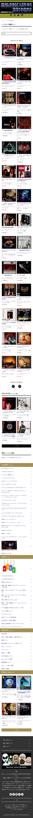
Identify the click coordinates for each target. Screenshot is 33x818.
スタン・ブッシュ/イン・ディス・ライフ (8, 347)
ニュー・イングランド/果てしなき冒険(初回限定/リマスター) (24, 692)
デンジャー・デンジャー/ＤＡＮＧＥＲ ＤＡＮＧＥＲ (23, 106)
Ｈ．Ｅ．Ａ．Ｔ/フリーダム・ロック (23, 298)
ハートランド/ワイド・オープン (8, 180)
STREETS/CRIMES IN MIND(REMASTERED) (9, 82)
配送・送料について (17, 806)
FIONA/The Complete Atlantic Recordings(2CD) (24, 180)
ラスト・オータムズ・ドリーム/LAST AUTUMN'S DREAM (24, 131)
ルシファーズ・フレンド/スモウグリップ (8, 251)
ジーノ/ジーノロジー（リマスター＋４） (8, 717)
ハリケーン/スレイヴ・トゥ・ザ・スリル (23, 717)
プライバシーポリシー (21, 807)
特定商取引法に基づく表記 (11, 807)
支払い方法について (9, 806)
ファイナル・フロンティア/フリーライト (23, 82)
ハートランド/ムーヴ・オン (24, 322)
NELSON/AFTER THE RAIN (8, 227)
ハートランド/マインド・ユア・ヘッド (8, 106)
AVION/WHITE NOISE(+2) (24, 250)
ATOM (21, 809)
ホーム (3, 20)
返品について (24, 806)
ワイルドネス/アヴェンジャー (8, 58)
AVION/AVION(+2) (8, 275)
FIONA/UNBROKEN (8, 130)
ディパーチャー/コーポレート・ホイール (23, 370)
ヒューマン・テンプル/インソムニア (8, 370)
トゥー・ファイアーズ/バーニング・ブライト (23, 156)
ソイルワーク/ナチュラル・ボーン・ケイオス (23, 412)
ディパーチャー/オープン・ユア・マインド (23, 347)
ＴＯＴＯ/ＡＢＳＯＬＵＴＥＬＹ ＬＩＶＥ (23, 204)
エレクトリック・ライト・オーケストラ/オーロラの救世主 (9, 435)
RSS (18, 809)
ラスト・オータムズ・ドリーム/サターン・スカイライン (9, 204)
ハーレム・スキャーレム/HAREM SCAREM (9, 323)
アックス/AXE (22, 275)
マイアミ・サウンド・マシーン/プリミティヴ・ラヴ (9, 412)
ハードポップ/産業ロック (10, 20)
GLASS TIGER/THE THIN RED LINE (9, 298)
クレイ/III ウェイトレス (9, 155)
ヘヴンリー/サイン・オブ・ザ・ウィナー (8, 690)
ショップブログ (14, 809)
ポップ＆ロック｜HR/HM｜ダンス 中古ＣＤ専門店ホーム (16, 804)
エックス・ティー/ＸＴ (24, 227)
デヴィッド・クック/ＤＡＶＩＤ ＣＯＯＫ (23, 435)
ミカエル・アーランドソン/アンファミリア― (23, 59)
